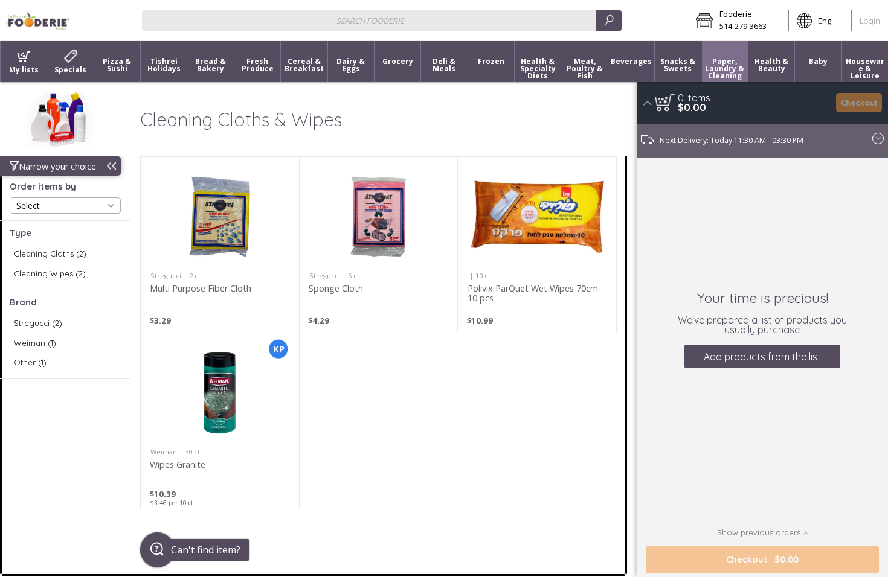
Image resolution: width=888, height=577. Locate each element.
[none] (220, 245)
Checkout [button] (859, 102)
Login (870, 20)
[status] (694, 98)
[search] (609, 20)
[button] (738, 20)
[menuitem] (23, 61)
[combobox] (382, 20)
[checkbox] (65, 254)
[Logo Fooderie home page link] (38, 20)
